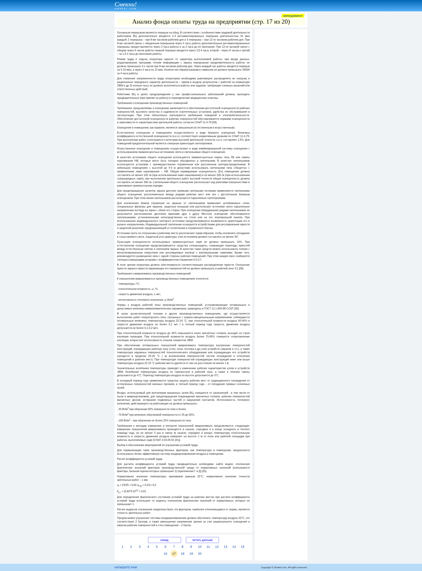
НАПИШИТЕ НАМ (126, 567)
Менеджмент (293, 15)
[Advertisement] (281, 80)
